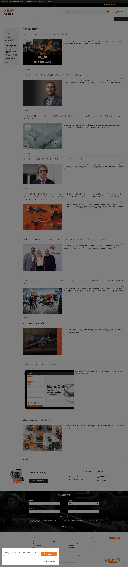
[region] (30, 556)
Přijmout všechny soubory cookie (49, 553)
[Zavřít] (57, 549)
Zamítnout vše (49, 558)
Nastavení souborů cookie (49, 561)
